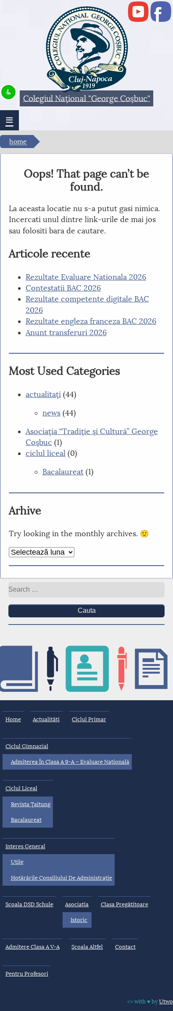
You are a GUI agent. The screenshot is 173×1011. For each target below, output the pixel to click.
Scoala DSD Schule (29, 904)
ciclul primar (89, 719)
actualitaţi (43, 394)
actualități (46, 719)
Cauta (87, 610)
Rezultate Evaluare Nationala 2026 (86, 277)
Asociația (77, 904)
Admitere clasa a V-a (32, 947)
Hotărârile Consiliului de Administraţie (61, 878)
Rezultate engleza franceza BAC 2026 (91, 321)
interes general (25, 846)
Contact (125, 947)
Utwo (166, 1001)
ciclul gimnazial (26, 746)
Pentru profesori (26, 974)
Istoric (79, 920)
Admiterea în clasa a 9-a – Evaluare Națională (70, 762)
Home (18, 142)
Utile (17, 862)
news (51, 413)
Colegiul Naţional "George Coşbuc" (86, 98)
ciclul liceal (46, 453)
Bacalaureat (63, 471)
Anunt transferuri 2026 (66, 332)
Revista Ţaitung (30, 804)
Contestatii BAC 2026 (63, 288)
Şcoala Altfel (87, 947)
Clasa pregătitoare (124, 904)
